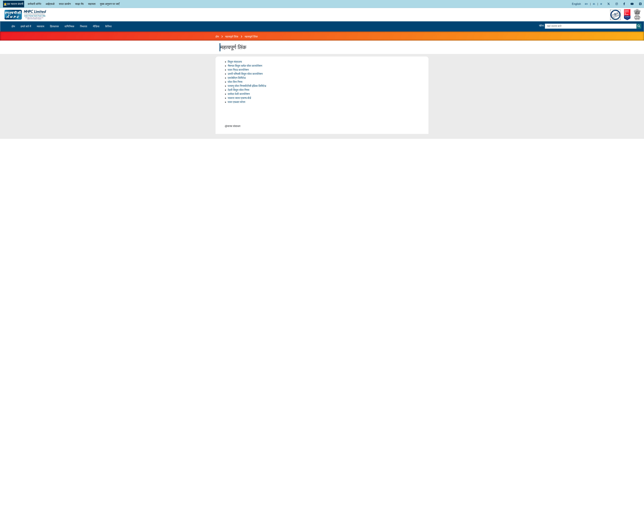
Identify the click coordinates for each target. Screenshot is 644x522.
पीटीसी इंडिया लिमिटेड (255, 85)
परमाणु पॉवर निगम (236, 85)
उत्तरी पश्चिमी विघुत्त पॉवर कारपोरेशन (245, 73)
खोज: (541, 25)
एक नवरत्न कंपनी (15, 4)
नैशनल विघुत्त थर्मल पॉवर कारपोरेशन (245, 65)
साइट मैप (79, 4)
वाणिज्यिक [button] (69, 26)
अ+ (586, 4)
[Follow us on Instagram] (616, 4)
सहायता (92, 4)
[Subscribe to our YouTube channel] (632, 4)
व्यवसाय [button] (40, 26)
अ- (594, 4)
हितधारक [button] (54, 26)
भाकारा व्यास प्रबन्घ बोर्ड (239, 98)
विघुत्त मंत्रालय (235, 61)
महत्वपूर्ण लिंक (232, 36)
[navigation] (80, 14)
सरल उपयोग (65, 4)
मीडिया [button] (96, 26)
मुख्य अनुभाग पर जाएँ (109, 4)
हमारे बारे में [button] (26, 26)
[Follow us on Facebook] (624, 4)
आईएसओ (50, 4)
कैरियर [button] (108, 26)
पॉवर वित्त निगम (235, 81)
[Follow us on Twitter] (608, 4)
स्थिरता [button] (83, 26)
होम (13, 26)
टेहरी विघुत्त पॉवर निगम (238, 90)
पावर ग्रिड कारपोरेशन (238, 69)
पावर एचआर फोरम (236, 102)
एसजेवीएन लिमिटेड (237, 77)
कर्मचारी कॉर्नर (34, 4)
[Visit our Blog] (640, 4)
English (576, 4)
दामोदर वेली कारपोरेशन (239, 94)
